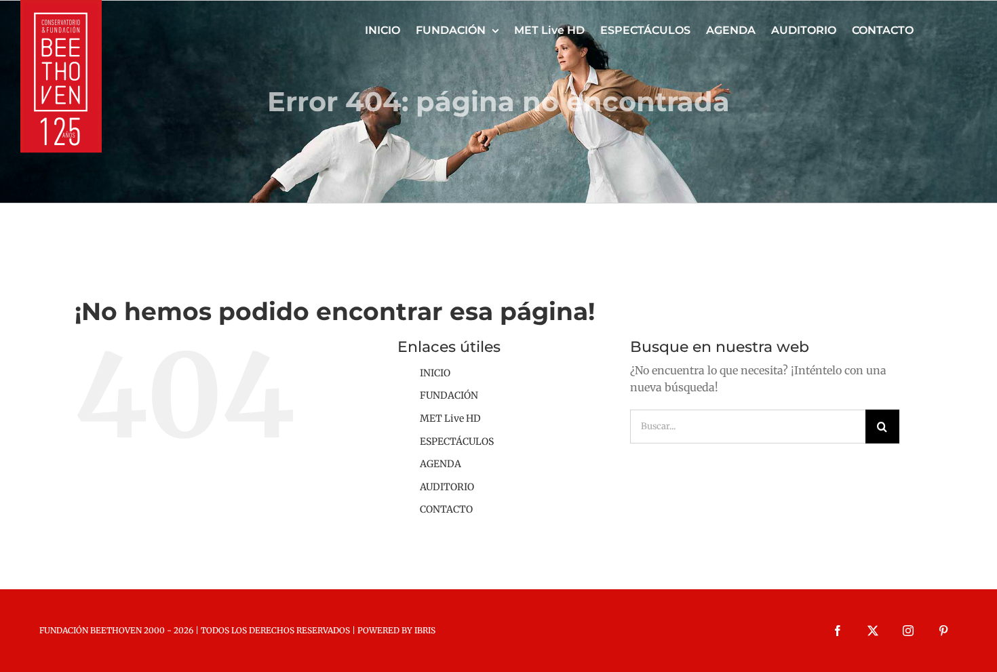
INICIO (435, 373)
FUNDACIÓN (449, 395)
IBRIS (424, 630)
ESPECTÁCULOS (457, 441)
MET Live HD (450, 418)
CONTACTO (446, 509)
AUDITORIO (447, 487)
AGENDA (440, 464)
